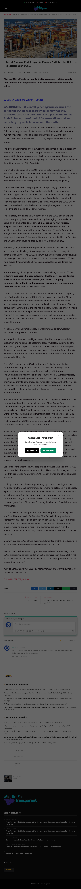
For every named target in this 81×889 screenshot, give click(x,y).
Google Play (50, 450)
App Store (33, 450)
